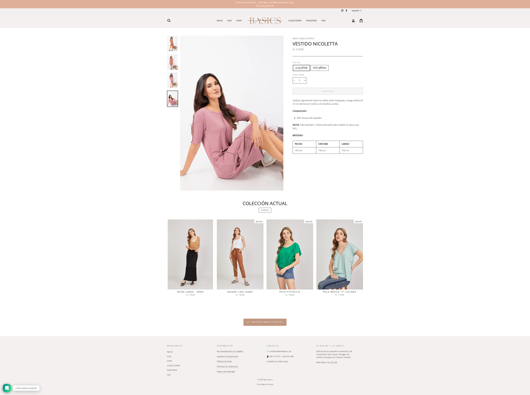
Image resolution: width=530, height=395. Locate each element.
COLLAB (333, 362)
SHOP (239, 20)
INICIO (220, 20)
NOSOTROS (311, 20)
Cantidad (298, 75)
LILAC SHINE (301, 67)
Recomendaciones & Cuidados (230, 351)
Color (296, 62)
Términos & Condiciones (227, 366)
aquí (286, 361)
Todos (265, 210)
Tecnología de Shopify (265, 384)
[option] (265, 4)
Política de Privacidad (226, 371)
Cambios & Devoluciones (227, 356)
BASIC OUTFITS (306, 38)
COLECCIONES (295, 20)
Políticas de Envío (224, 361)
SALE (229, 20)
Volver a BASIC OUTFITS (267, 322)
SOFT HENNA (319, 67)
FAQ (323, 20)
